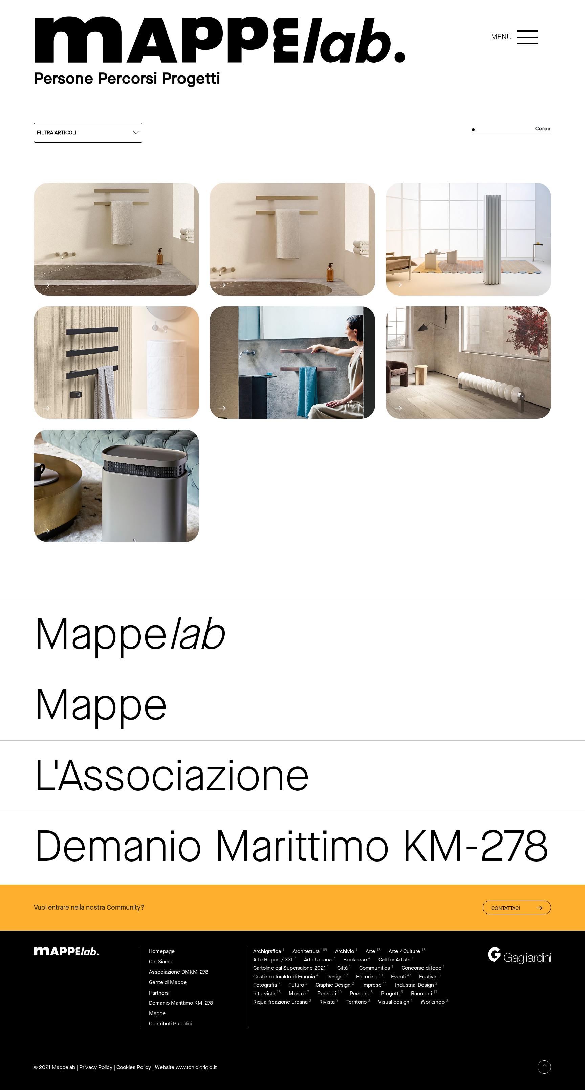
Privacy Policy (95, 1067)
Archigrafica (267, 951)
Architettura (306, 951)
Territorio (356, 1001)
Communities (374, 968)
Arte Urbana (318, 959)
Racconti (421, 993)
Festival (428, 976)
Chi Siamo (160, 961)
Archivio (344, 951)
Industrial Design (414, 984)
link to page (220, 40)
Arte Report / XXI (272, 959)
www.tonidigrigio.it (196, 1067)
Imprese (372, 984)
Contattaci (505, 908)
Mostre (297, 993)
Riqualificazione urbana (280, 1001)
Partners (159, 992)
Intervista (264, 993)
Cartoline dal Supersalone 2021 (289, 968)
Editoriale (366, 976)
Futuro (296, 984)
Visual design (393, 1001)
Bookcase (355, 959)
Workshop (433, 1001)
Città (342, 968)
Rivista (327, 1001)
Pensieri (326, 993)
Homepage (162, 951)
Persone (359, 993)
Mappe (157, 1013)
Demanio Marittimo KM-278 (181, 1002)
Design (334, 976)
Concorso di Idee (421, 968)
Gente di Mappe (168, 982)
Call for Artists (394, 959)
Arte (370, 951)
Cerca (543, 128)
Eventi (398, 976)
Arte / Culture (404, 951)
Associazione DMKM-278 (178, 971)
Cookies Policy (133, 1067)
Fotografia (265, 984)
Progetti (390, 993)
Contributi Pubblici (170, 1023)
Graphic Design (333, 984)
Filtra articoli (57, 132)
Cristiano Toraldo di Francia (284, 976)
